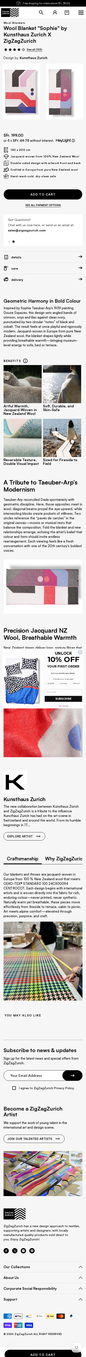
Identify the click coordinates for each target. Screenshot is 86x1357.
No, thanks (63, 706)
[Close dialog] (80, 652)
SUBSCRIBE (63, 699)
